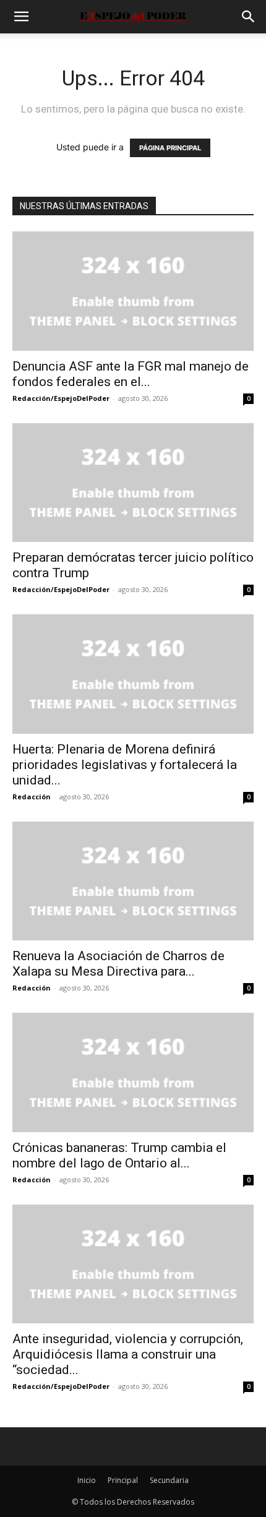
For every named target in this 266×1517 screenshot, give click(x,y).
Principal (123, 1480)
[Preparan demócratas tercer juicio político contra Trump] (133, 483)
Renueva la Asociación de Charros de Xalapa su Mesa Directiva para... (118, 963)
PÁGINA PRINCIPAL (170, 148)
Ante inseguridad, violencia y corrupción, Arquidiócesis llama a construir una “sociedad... (127, 1354)
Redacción (31, 796)
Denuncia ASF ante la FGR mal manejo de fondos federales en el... (130, 374)
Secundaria (169, 1480)
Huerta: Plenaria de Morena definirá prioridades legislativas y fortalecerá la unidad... (124, 765)
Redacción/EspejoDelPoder (60, 398)
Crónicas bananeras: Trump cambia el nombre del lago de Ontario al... (119, 1155)
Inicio (86, 1480)
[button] (21, 16)
